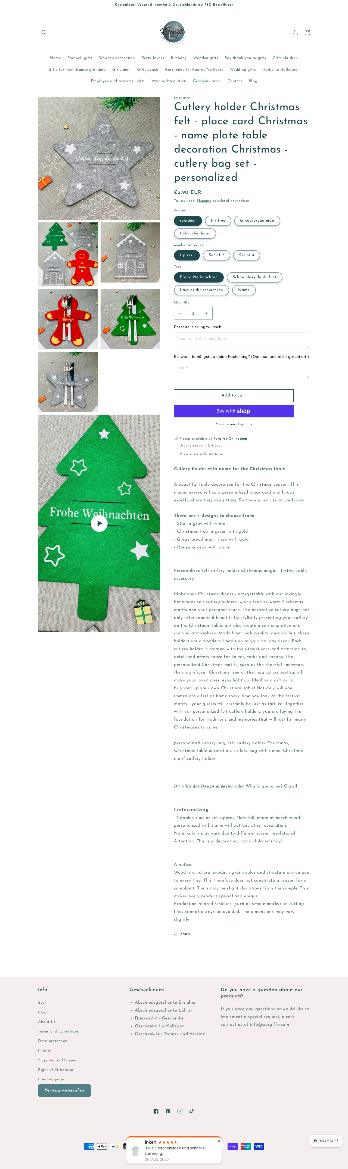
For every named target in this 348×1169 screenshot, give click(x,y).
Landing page (51, 1079)
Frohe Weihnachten (199, 277)
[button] (44, 33)
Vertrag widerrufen (64, 1091)
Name (244, 290)
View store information (200, 454)
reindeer (188, 221)
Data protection (53, 1041)
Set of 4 (246, 255)
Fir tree (218, 221)
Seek (42, 1003)
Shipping (204, 201)
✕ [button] (218, 1141)
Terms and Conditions (58, 1032)
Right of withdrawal (56, 1070)
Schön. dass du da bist (254, 277)
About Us (46, 1022)
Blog (42, 1012)
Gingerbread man (257, 221)
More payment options (234, 424)
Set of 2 (216, 255)
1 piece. (187, 255)
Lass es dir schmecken (201, 290)
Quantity (181, 302)
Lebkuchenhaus (195, 233)
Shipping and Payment (59, 1060)
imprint (45, 1051)
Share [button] (185, 934)
